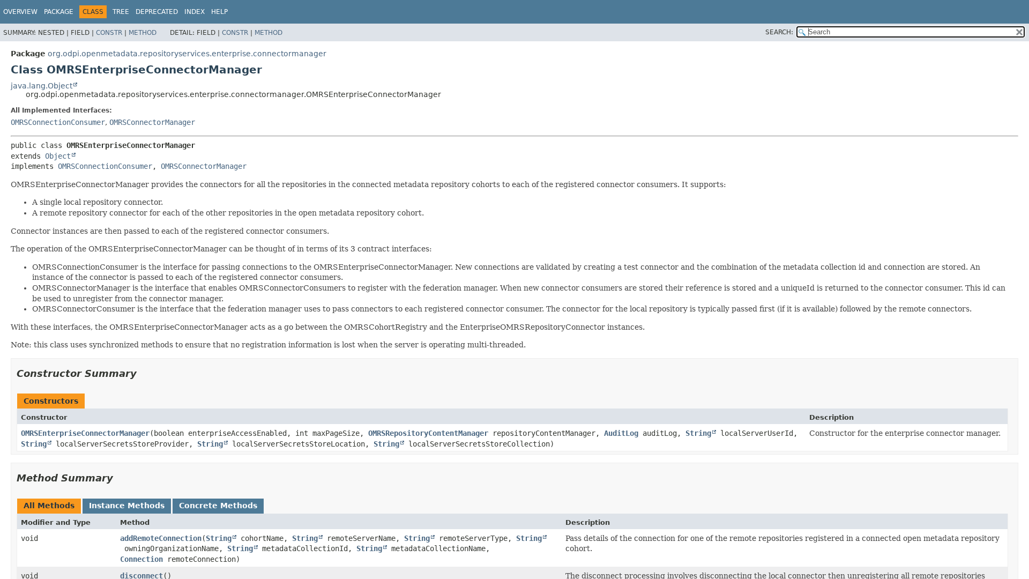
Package (58, 12)
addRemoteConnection (161, 538)
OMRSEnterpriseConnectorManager (85, 433)
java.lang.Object (41, 85)
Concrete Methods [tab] (218, 505)
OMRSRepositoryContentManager (428, 433)
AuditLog (621, 433)
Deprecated (157, 12)
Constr (109, 32)
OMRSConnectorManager (152, 122)
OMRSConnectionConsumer (58, 122)
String (698, 433)
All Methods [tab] (49, 505)
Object (58, 156)
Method (142, 32)
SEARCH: (779, 32)
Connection (141, 559)
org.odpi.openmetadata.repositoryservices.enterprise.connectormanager (187, 53)
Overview (20, 12)
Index (194, 12)
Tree (121, 12)
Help (219, 12)
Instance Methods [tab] (127, 505)
